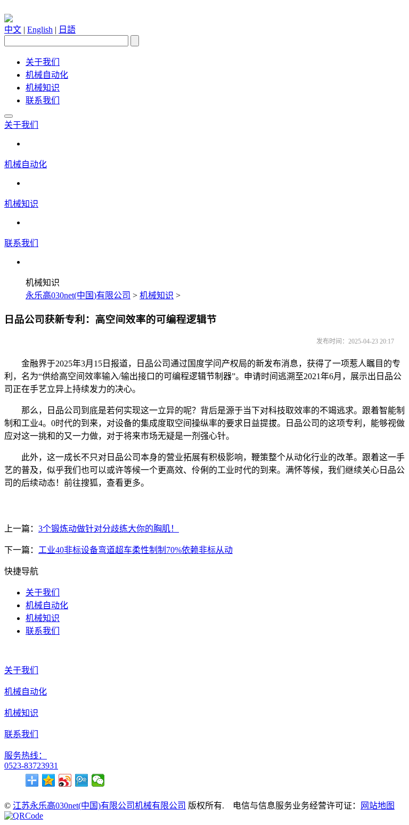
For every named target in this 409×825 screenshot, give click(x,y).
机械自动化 (47, 74)
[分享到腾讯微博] (81, 780)
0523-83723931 (31, 765)
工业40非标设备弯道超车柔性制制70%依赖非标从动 (135, 549)
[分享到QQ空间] (48, 780)
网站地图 (378, 805)
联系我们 (43, 100)
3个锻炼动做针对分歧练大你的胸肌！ (108, 528)
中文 (12, 29)
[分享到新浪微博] (65, 780)
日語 (67, 29)
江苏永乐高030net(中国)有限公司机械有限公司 (99, 805)
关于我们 (43, 62)
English (40, 29)
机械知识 (43, 87)
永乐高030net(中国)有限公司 (78, 295)
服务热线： (25, 755)
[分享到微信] (98, 780)
